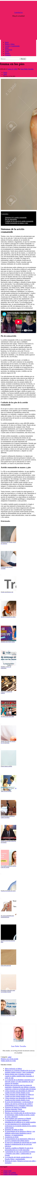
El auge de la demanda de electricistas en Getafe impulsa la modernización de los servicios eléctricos (20, 1144)
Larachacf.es (18, 12)
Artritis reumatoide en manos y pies (16, 223)
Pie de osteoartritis (11, 219)
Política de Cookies (9, 1172)
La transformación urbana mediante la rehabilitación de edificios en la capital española (20, 1121)
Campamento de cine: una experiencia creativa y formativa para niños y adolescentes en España (20, 1153)
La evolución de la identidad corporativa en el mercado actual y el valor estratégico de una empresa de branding (20, 1081)
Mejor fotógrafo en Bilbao (13, 1069)
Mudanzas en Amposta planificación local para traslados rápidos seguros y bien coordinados (20, 1071)
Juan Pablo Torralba (27, 69)
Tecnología (8, 50)
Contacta (8, 55)
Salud (7, 48)
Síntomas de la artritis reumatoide (16, 217)
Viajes (7, 51)
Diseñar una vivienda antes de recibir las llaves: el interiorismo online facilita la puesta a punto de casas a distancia (20, 1114)
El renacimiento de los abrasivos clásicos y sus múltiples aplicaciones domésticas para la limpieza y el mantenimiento (20, 1133)
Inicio (7, 42)
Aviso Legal (7, 1171)
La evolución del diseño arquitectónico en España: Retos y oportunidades (18, 1158)
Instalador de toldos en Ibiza (14, 1129)
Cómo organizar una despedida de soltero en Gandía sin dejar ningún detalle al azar (19, 1091)
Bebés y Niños (9, 44)
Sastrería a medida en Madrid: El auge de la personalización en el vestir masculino (19, 1149)
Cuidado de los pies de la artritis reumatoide (19, 221)
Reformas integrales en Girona (15, 1111)
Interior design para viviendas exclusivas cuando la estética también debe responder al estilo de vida (19, 1076)
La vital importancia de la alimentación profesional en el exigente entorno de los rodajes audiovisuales (20, 1126)
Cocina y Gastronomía (12, 46)
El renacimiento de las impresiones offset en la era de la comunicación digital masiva (20, 1139)
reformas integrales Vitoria (13, 1109)
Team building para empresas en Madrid (18, 1118)
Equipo (7, 53)
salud (9, 1057)
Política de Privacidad (10, 1174)
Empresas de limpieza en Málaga (15, 1107)
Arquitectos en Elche (11, 1137)
